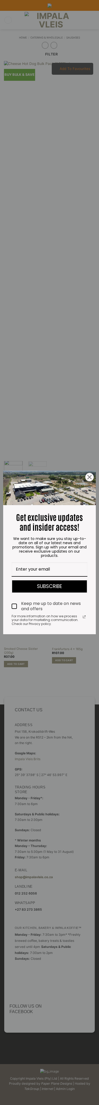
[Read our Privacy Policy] (84, 617)
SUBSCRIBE (49, 586)
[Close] (89, 477)
